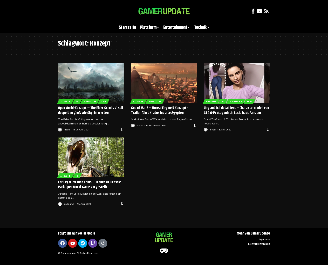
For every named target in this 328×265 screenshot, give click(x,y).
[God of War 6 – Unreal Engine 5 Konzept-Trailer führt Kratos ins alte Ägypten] (164, 83)
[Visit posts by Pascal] (60, 129)
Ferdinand (68, 204)
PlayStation (90, 101)
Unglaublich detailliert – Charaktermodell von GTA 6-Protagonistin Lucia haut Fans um (236, 110)
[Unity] (102, 243)
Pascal (66, 129)
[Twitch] (92, 243)
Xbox (103, 101)
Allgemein (65, 101)
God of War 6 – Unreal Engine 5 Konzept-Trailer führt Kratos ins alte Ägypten (159, 110)
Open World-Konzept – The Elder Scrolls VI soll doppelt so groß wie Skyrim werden (90, 110)
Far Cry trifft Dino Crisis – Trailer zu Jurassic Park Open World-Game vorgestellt (89, 184)
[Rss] (266, 11)
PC (77, 101)
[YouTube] (259, 11)
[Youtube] (72, 243)
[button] (62, 11)
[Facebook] (253, 11)
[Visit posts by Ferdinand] (60, 204)
